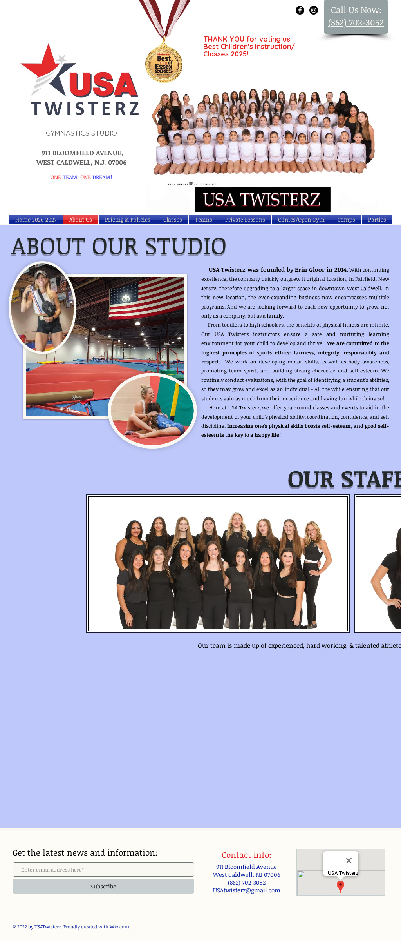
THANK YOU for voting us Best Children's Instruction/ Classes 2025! (249, 46)
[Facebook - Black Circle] (300, 10)
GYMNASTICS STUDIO (81, 133)
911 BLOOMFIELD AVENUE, (81, 152)
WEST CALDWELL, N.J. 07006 (81, 162)
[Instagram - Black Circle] (313, 10)
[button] (346, 219)
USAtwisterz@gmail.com (246, 890)
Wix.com (119, 926)
